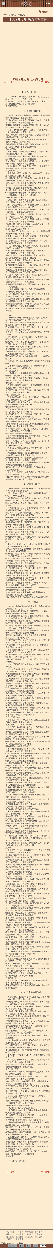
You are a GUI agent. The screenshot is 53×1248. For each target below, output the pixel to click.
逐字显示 (12, 1246)
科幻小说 (10, 1234)
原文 (35, 1246)
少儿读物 (10, 1232)
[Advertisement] (26, 49)
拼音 (21, 1246)
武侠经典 (19, 1234)
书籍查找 (10, 1239)
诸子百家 (10, 1237)
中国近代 (21, 15)
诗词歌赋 (38, 1237)
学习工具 (29, 1237)
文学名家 (29, 1232)
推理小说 (38, 1232)
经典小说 (19, 1232)
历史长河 (38, 1234)
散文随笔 (19, 1237)
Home (5, 15)
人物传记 (12, 15)
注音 (28, 1246)
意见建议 (19, 1239)
